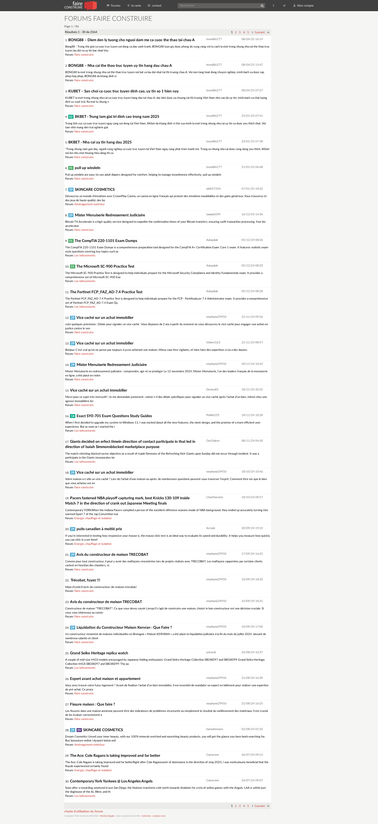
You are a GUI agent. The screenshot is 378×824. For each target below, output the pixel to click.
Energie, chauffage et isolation (93, 518)
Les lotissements (84, 255)
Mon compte (305, 5)
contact (156, 5)
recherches (146, 816)
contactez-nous (158, 816)
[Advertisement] (295, 81)
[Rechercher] (262, 5)
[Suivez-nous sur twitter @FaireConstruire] (284, 5)
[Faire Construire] (80, 5)
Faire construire (84, 54)
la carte (136, 5)
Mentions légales (107, 816)
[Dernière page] (268, 32)
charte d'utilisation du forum (83, 811)
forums (115, 5)
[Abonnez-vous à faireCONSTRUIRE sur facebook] (273, 5)
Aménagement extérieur (89, 204)
